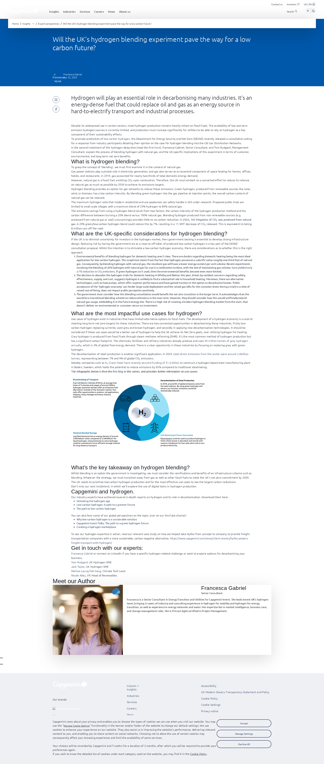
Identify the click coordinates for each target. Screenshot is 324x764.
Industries (133, 695)
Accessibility (208, 686)
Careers (132, 708)
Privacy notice (209, 711)
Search (290, 11)
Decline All (244, 744)
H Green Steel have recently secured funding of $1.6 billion (142, 362)
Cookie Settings (211, 704)
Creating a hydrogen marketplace (96, 526)
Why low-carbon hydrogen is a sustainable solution (107, 519)
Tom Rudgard (79, 562)
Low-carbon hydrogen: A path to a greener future (106, 504)
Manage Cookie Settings (77, 725)
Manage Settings (244, 733)
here (157, 147)
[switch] (310, 10)
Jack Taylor (78, 566)
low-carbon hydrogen (117, 138)
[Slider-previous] (1, 657)
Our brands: (60, 699)
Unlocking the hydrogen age (93, 500)
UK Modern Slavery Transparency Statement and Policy (235, 692)
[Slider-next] (1, 664)
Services (132, 702)
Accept (244, 723)
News (130, 714)
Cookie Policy (209, 698)
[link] (23, 10)
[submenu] (54, 15)
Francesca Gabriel (82, 553)
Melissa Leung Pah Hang (86, 571)
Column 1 (133, 686)
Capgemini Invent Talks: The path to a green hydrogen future (112, 523)
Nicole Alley (78, 575)
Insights (132, 689)
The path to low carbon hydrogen (96, 508)
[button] (310, 5)
